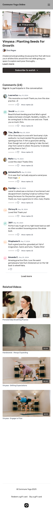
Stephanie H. (14, 241)
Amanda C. (13, 257)
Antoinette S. (14, 172)
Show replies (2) (27, 105)
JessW (11, 111)
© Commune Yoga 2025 (26, 489)
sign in (6, 88)
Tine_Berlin (13, 132)
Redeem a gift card (19, 497)
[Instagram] (26, 505)
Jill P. (10, 223)
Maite (11, 159)
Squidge (12, 188)
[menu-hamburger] (48, 4)
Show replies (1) (27, 126)
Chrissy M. (12, 209)
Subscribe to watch (25, 70)
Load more (26, 276)
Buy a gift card (35, 497)
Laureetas (13, 95)
